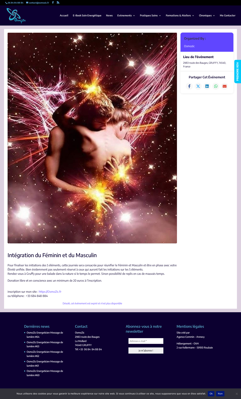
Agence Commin (185, 336)
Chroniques (205, 15)
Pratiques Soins (149, 15)
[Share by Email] (224, 86)
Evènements (124, 15)
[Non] (236, 393)
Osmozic (189, 46)
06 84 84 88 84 (93, 349)
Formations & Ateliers (178, 15)
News (109, 15)
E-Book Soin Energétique (87, 15)
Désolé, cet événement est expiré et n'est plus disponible (92, 303)
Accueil (64, 15)
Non (220, 393)
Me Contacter (227, 15)
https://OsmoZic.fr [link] (50, 291)
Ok (211, 393)
